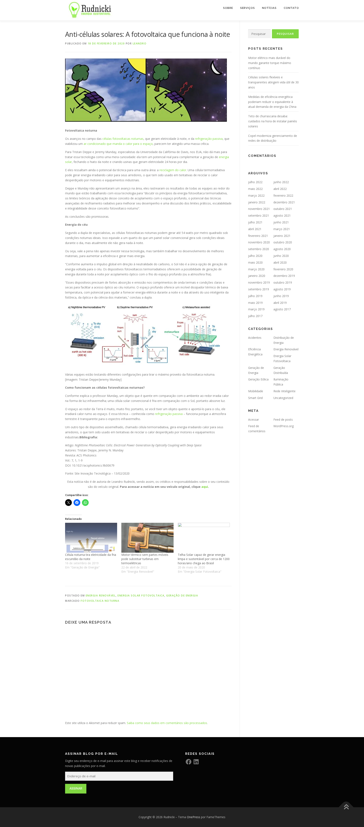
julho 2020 (255, 256)
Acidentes (254, 338)
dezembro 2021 (284, 202)
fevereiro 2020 (283, 269)
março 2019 (256, 309)
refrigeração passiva (209, 139)
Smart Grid (255, 398)
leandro (140, 43)
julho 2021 (255, 222)
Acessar (253, 420)
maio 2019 (255, 303)
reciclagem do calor (172, 170)
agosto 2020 (282, 249)
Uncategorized (283, 398)
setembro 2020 (258, 249)
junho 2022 (281, 182)
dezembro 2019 (284, 276)
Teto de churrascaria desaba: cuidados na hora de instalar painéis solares (272, 121)
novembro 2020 (259, 242)
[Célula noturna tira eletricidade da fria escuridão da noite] (91, 537)
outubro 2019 (282, 282)
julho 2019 (255, 296)
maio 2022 (255, 189)
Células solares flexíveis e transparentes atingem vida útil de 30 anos (273, 82)
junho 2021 (281, 222)
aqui (204, 487)
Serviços (247, 7)
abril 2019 (280, 303)
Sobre (228, 7)
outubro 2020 (282, 242)
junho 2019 (281, 296)
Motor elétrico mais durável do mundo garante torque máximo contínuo (269, 63)
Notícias (269, 7)
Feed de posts (283, 420)
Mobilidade (255, 391)
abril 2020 (280, 262)
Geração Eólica (258, 379)
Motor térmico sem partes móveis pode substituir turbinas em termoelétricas (144, 559)
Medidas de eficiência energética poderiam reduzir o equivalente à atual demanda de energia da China (272, 102)
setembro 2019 (258, 289)
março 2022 (256, 195)
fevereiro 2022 (283, 195)
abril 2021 (254, 229)
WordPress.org (283, 426)
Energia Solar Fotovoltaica (141, 595)
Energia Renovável (101, 595)
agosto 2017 (282, 309)
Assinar (76, 788)
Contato (291, 7)
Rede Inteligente (284, 391)
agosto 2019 (282, 289)
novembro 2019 (259, 282)
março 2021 (281, 229)
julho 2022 (255, 182)
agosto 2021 (282, 215)
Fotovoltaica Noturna (100, 601)
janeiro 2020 (256, 276)
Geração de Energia (182, 595)
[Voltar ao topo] (346, 807)
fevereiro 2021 (258, 236)
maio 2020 (255, 262)
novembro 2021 (259, 209)
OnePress (193, 817)
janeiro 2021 (281, 236)
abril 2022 (280, 189)
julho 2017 (255, 316)
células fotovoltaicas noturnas (122, 139)
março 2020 (256, 269)
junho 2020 (281, 256)
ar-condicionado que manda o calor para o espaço (118, 144)
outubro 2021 (282, 209)
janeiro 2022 (256, 202)
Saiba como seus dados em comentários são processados (167, 723)
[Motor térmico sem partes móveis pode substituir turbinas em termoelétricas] (147, 537)
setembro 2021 (258, 215)
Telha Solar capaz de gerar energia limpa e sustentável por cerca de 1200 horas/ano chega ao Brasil (204, 559)
